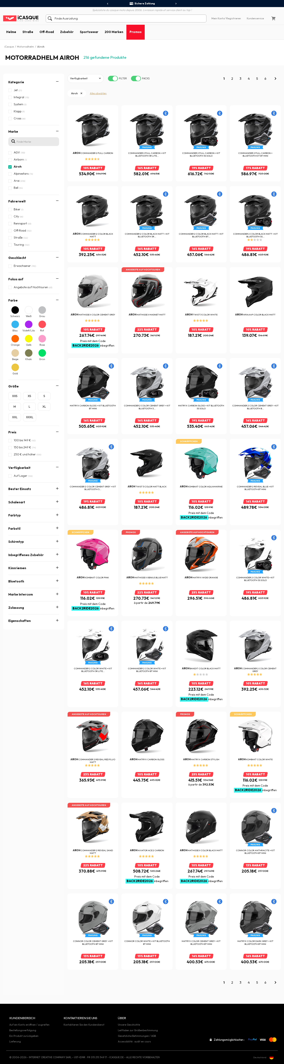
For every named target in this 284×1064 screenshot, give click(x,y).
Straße (27, 32)
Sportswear (89, 32)
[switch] (113, 78)
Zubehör (67, 32)
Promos (136, 32)
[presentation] (108, 4)
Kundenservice (255, 18)
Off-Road (47, 32)
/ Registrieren (233, 18)
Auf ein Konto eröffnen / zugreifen (29, 1024)
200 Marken (114, 32)
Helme (11, 32)
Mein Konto (218, 18)
